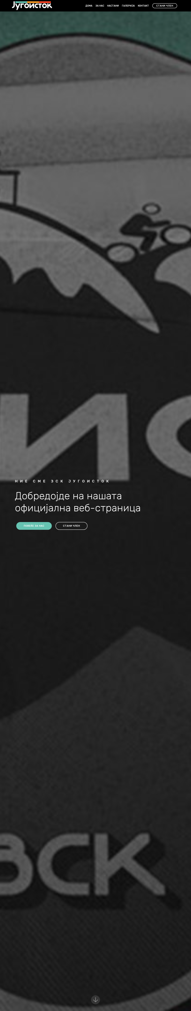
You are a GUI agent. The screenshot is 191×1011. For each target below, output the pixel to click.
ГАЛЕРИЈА (128, 5)
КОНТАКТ (143, 5)
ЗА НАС (100, 5)
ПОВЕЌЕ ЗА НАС (34, 525)
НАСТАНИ (113, 5)
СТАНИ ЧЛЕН (164, 5)
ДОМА (88, 5)
